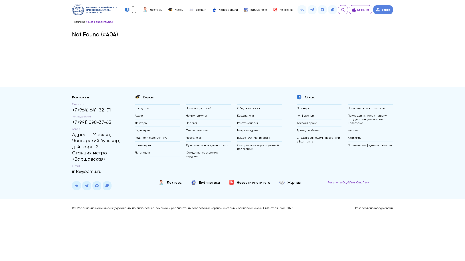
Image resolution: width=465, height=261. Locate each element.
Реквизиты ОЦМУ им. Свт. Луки (348, 182)
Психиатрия (143, 145)
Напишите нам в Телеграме (367, 108)
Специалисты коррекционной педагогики (258, 147)
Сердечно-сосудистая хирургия (202, 154)
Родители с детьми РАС (151, 137)
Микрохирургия (247, 130)
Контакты (354, 138)
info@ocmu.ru (87, 171)
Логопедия (142, 152)
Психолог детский (198, 108)
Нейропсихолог (196, 115)
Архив (139, 115)
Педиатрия (142, 130)
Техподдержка (307, 123)
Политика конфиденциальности (370, 145)
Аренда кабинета (309, 130)
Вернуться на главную (232, 65)
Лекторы (141, 123)
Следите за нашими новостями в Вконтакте (318, 139)
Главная (79, 21)
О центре (303, 108)
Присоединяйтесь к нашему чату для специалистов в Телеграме (367, 119)
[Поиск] (343, 9)
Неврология (194, 137)
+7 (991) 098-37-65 (91, 122)
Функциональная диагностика (207, 145)
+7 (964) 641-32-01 (91, 110)
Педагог (191, 123)
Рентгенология (247, 123)
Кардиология (246, 115)
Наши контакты (232, 72)
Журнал (353, 130)
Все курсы (142, 108)
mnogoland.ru (383, 208)
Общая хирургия (248, 108)
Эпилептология (197, 130)
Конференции (306, 115)
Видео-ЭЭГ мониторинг (253, 137)
